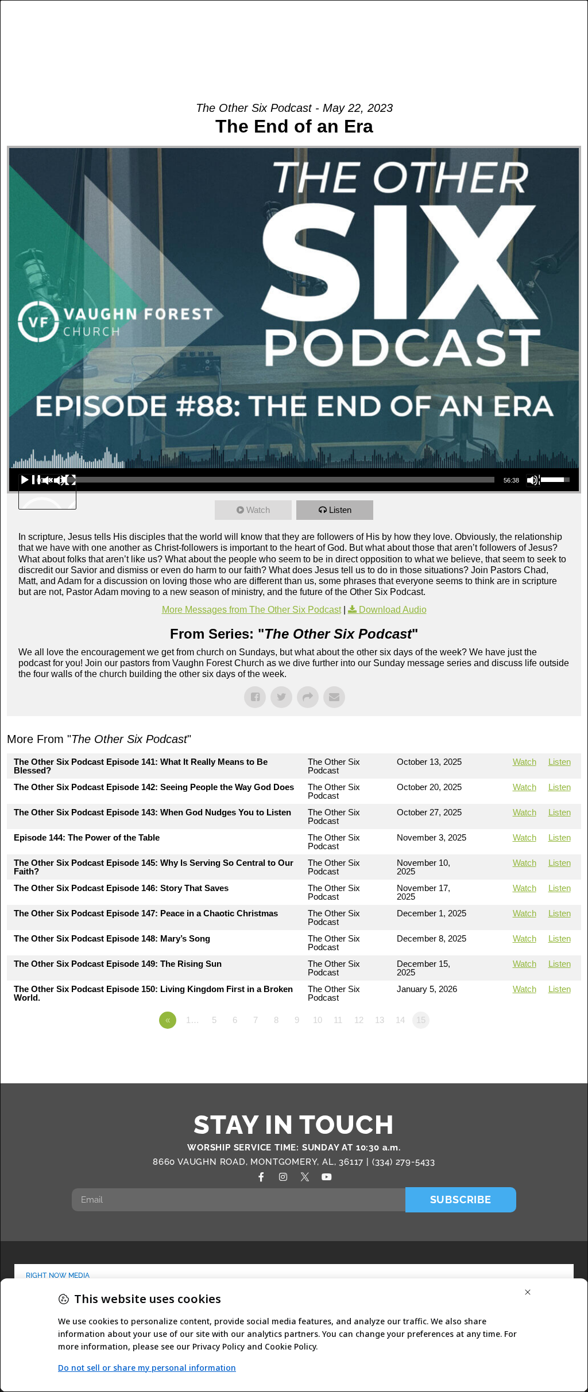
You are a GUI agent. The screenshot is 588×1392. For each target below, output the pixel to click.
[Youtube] (326, 1176)
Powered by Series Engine (538, 1051)
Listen (340, 510)
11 (338, 1020)
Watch (258, 510)
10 (317, 1020)
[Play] (47, 492)
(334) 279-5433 (403, 1162)
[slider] (277, 480)
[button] (534, 34)
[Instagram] (283, 1176)
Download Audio (393, 610)
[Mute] (533, 480)
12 (358, 1020)
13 (379, 1020)
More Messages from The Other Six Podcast (251, 610)
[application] (294, 479)
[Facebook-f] (261, 1176)
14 (400, 1020)
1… (192, 1020)
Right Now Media (58, 1276)
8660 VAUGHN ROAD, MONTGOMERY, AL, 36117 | (262, 1162)
